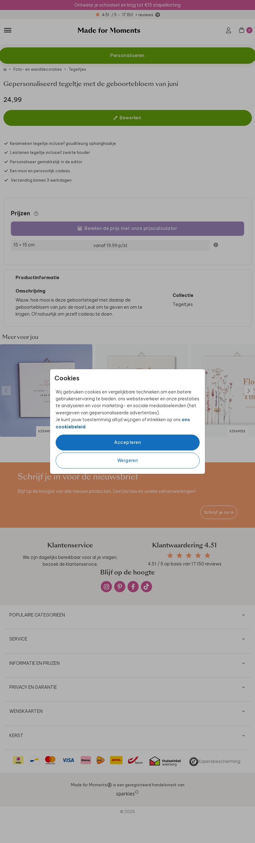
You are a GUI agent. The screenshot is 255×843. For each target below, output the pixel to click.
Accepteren (127, 442)
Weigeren (127, 460)
